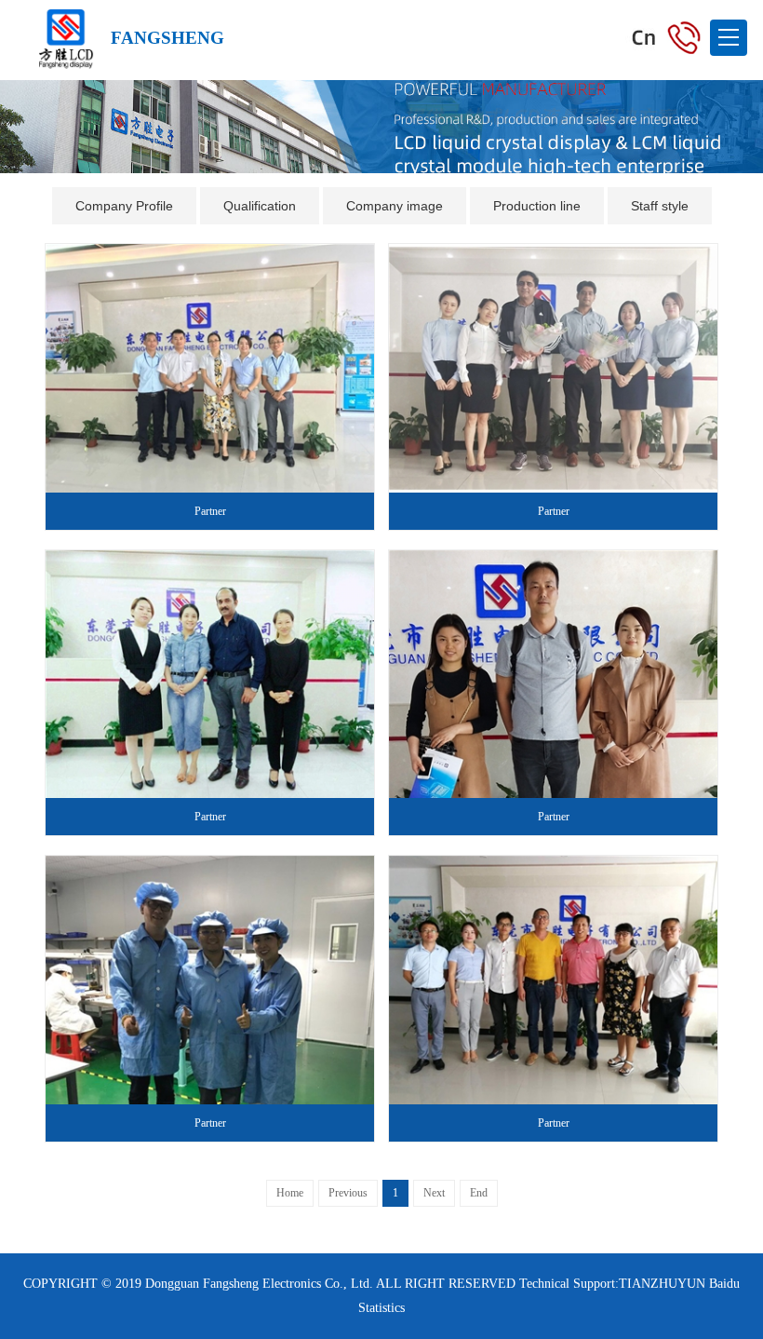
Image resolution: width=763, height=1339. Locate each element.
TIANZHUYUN (662, 1284)
